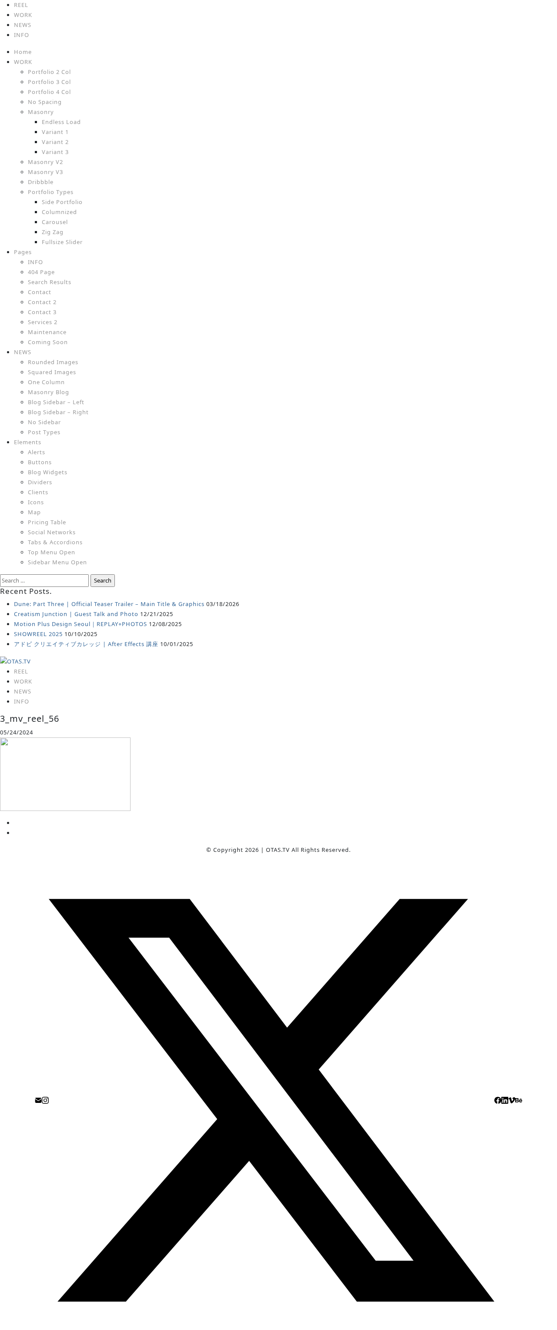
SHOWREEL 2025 (38, 634)
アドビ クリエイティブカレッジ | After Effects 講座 (86, 644)
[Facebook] (497, 1100)
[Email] (38, 1100)
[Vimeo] (511, 1100)
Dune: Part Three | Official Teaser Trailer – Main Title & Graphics (109, 604)
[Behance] (518, 1100)
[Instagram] (45, 1100)
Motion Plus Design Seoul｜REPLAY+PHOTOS (80, 624)
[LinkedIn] (504, 1100)
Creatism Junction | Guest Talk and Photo (76, 614)
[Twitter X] (271, 1100)
